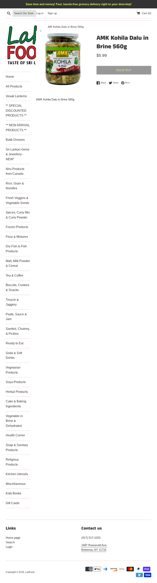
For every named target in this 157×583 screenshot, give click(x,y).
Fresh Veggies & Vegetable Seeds (17, 200)
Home (10, 76)
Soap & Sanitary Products (17, 447)
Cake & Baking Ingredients (16, 404)
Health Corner (15, 435)
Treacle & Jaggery (12, 302)
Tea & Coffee (14, 275)
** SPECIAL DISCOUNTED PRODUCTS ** (16, 110)
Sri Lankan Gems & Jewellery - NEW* (17, 154)
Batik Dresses (15, 139)
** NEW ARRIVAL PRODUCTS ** (18, 128)
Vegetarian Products (13, 370)
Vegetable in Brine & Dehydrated (14, 420)
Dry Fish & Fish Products (16, 249)
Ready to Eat (14, 343)
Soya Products (16, 382)
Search (10, 542)
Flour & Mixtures (17, 236)
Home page (13, 537)
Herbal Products (17, 391)
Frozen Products (17, 227)
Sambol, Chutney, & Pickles (18, 331)
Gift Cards (12, 503)
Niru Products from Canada (15, 171)
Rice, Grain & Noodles (15, 186)
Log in (39, 13)
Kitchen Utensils (17, 474)
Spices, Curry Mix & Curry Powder (18, 215)
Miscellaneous (15, 483)
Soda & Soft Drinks (14, 355)
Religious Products (12, 462)
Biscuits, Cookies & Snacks (17, 287)
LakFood (29, 572)
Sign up (52, 13)
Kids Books (13, 493)
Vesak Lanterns (16, 96)
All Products (14, 86)
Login (9, 546)
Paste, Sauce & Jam (16, 317)
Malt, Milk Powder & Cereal (18, 263)
